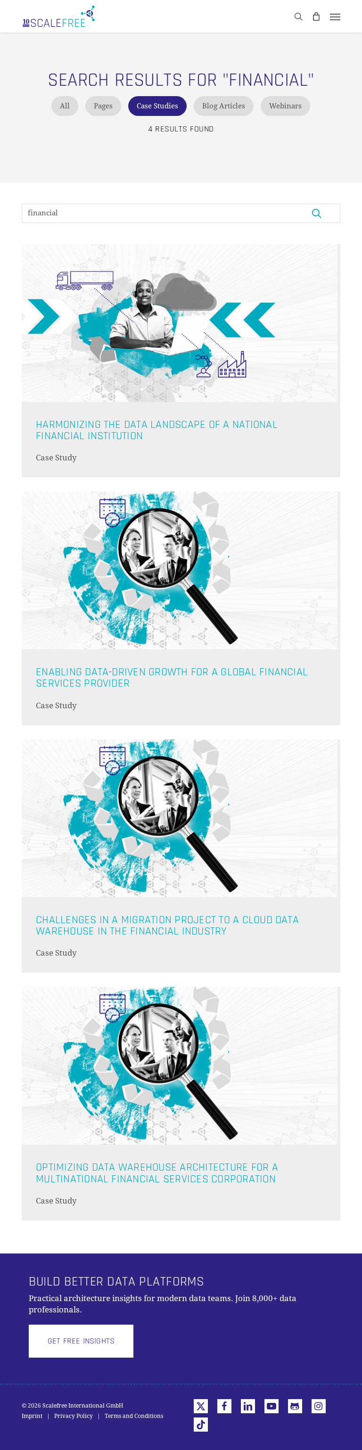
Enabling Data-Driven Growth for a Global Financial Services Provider (172, 677)
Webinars (285, 106)
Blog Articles (223, 106)
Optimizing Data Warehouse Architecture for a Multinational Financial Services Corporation (157, 1173)
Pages (103, 106)
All (65, 106)
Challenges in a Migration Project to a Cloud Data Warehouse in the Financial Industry (167, 925)
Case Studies (157, 106)
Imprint (32, 1416)
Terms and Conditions (134, 1416)
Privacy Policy (73, 1416)
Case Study (56, 457)
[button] (335, 16)
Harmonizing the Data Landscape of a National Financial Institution (157, 430)
